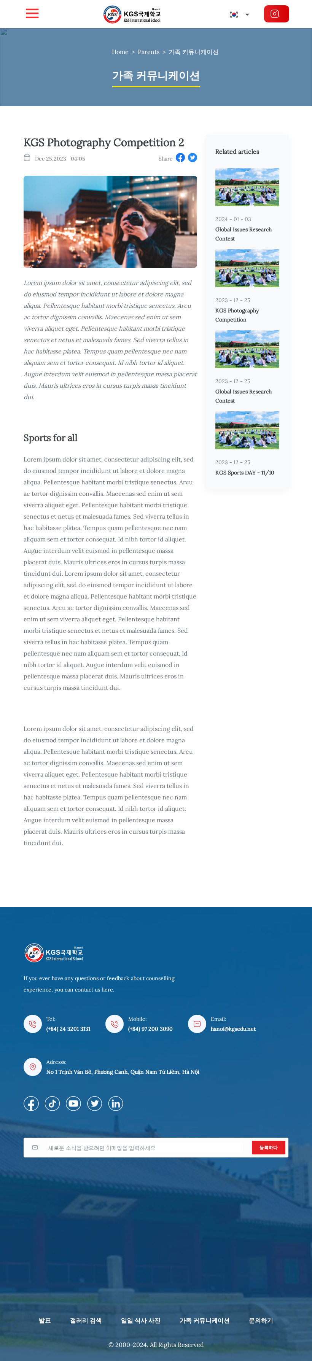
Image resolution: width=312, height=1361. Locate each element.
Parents (148, 52)
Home (120, 52)
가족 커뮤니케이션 (194, 52)
